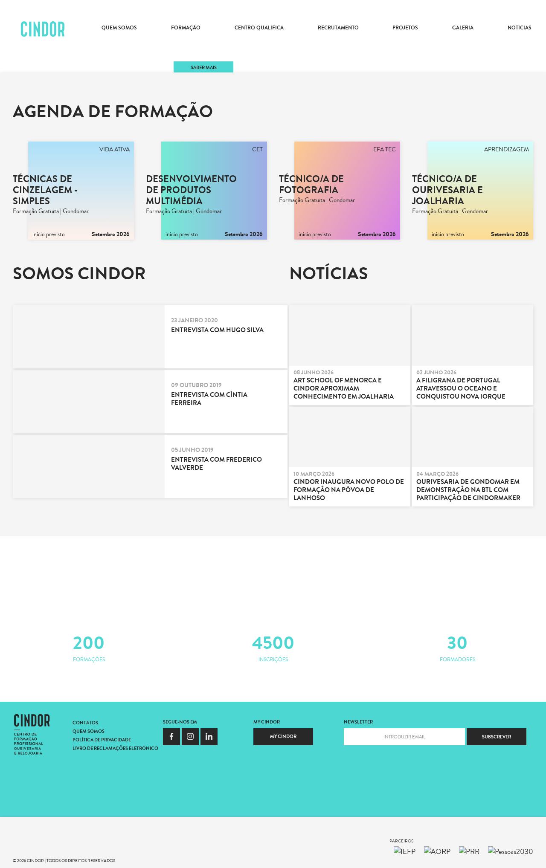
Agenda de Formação (113, 111)
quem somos (89, 731)
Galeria (462, 28)
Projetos (405, 28)
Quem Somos (119, 28)
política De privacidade (102, 740)
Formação (185, 28)
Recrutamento (338, 28)
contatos (85, 723)
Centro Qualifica (259, 28)
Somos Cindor (79, 273)
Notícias (519, 28)
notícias (328, 273)
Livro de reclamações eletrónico (116, 748)
